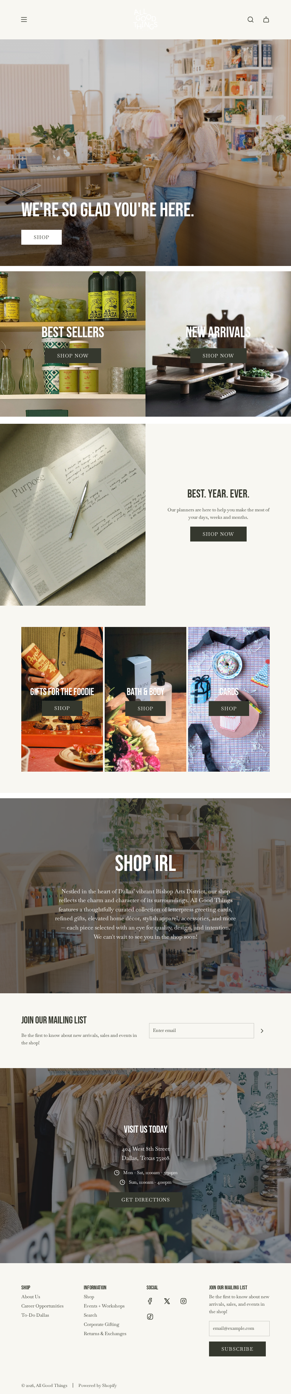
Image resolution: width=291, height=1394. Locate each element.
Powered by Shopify (97, 1385)
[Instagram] (183, 1301)
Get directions (145, 1199)
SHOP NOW (218, 534)
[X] (167, 1301)
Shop (41, 237)
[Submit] (262, 1031)
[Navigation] (24, 19)
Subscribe (237, 1349)
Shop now (73, 355)
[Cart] (266, 19)
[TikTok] (150, 1316)
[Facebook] (150, 1301)
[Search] (250, 19)
